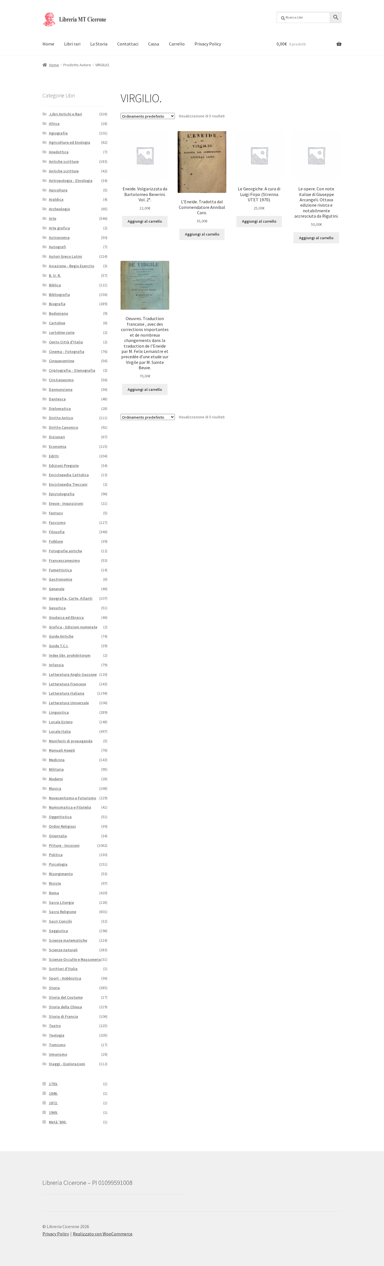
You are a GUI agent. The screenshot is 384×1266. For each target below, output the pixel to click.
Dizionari (57, 436)
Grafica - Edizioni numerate (73, 626)
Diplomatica (60, 408)
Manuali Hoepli (62, 750)
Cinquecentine (61, 360)
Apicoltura (58, 190)
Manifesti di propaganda (70, 740)
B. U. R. (55, 275)
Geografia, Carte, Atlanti (70, 598)
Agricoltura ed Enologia (69, 142)
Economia (57, 446)
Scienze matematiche (68, 940)
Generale (56, 588)
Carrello (177, 44)
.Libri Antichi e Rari (65, 114)
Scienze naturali (63, 949)
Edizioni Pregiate (64, 465)
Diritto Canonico (63, 427)
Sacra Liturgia (61, 902)
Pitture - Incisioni (64, 845)
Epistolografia (61, 493)
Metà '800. (58, 1121)
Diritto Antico (61, 417)
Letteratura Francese (67, 683)
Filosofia (57, 531)
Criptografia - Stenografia (72, 370)
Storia (54, 987)
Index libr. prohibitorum (70, 655)
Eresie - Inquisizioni (66, 503)
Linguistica (59, 712)
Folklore (56, 541)
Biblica (55, 285)
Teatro (55, 1025)
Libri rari (72, 44)
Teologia (56, 1035)
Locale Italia (60, 731)
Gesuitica (57, 607)
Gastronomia (60, 579)
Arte (52, 218)
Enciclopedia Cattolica (69, 474)
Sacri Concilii (60, 921)
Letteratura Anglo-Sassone (73, 674)
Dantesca (57, 399)
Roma (54, 892)
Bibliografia (59, 294)
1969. (53, 1112)
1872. (53, 1102)
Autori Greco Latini (65, 256)
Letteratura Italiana (66, 693)
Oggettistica (60, 816)
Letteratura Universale (69, 702)
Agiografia (58, 133)
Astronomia (59, 237)
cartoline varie (61, 332)
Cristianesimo (61, 379)
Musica (55, 788)
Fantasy (56, 512)
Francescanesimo (64, 560)
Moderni (56, 778)
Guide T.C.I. (59, 645)
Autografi (57, 246)
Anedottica (59, 151)
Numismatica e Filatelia (70, 807)
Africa (54, 123)
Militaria (56, 769)
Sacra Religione (62, 911)
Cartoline (57, 322)
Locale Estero (61, 721)
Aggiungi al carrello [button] (145, 221)
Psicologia (58, 864)
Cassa (153, 44)
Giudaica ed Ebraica (66, 617)
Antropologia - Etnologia (70, 180)
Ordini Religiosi (62, 826)
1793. (53, 1083)
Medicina (57, 759)
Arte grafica (59, 228)
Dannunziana (61, 389)
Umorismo (58, 1054)
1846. (53, 1093)
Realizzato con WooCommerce (102, 1234)
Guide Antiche (61, 636)
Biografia (57, 303)
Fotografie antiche (65, 550)
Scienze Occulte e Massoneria (75, 959)
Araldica (56, 199)
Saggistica (58, 930)
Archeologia (59, 208)
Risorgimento (61, 873)
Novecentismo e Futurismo (72, 797)
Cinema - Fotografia (66, 351)
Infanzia (56, 664)
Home (48, 44)
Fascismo (57, 522)
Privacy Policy (208, 44)
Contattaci (127, 44)
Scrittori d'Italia (63, 968)
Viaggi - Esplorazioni (67, 1063)
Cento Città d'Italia (66, 342)
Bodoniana (58, 313)
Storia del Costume (66, 997)
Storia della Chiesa (65, 1006)
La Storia (98, 44)
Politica (56, 854)
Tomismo (57, 1044)
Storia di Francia (63, 1016)
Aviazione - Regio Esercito (71, 265)
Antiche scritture (64, 161)
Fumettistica (60, 569)
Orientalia (58, 835)
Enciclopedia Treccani (68, 484)
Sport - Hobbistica (65, 978)
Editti (54, 456)
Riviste (55, 883)
